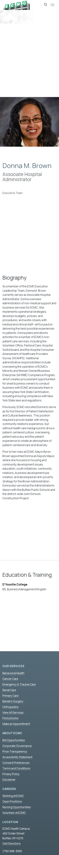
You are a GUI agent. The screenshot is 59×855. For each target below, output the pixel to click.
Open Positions (12, 801)
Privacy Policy (11, 774)
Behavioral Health (13, 673)
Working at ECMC (13, 796)
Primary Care (10, 696)
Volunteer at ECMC (14, 813)
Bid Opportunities (13, 740)
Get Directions (11, 843)
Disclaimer (9, 780)
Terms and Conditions (16, 768)
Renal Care (9, 690)
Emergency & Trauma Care (19, 684)
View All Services (13, 712)
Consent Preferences (16, 763)
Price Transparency (14, 751)
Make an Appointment (16, 724)
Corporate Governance (17, 746)
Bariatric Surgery (12, 701)
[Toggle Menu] (52, 5)
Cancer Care (10, 679)
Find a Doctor (10, 718)
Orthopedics (10, 707)
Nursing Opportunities (16, 807)
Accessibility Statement (17, 757)
